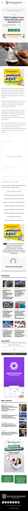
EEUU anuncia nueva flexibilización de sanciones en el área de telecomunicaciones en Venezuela (8, 294)
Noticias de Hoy (18, 247)
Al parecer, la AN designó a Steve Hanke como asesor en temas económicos (9, 433)
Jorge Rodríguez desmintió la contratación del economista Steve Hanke (9, 417)
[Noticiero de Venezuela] (14, 261)
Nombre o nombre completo (14, 344)
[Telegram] (18, 30)
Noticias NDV (20, 248)
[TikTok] (11, 502)
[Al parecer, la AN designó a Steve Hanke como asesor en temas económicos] (23, 433)
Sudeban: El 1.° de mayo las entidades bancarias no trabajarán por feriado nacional (20, 480)
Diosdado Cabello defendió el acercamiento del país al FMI (7, 479)
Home (4, 9)
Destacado (5, 288)
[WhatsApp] (15, 30)
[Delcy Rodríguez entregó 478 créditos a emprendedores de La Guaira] (8, 304)
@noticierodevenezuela (17, 209)
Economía (9, 9)
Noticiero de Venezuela (10, 24)
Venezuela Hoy (14, 253)
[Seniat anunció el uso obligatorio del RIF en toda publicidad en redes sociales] (8, 324)
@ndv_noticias (16, 216)
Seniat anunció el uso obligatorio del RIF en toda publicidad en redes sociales (8, 333)
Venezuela (22, 251)
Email (14, 349)
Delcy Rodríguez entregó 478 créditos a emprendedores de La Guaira (7, 314)
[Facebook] (9, 30)
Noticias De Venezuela (10, 248)
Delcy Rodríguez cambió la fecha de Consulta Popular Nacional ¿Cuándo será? (19, 333)
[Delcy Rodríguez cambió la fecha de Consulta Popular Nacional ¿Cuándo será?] (20, 324)
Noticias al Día (9, 247)
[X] (12, 30)
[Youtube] (18, 502)
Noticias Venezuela (7, 250)
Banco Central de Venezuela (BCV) (15, 243)
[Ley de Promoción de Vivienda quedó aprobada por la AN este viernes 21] (20, 283)
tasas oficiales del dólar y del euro (11, 251)
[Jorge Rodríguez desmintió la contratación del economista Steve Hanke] (23, 416)
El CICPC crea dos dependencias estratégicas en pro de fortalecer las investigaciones (20, 315)
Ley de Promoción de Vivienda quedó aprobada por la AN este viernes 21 (20, 293)
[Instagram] (6, 502)
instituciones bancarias (16, 245)
